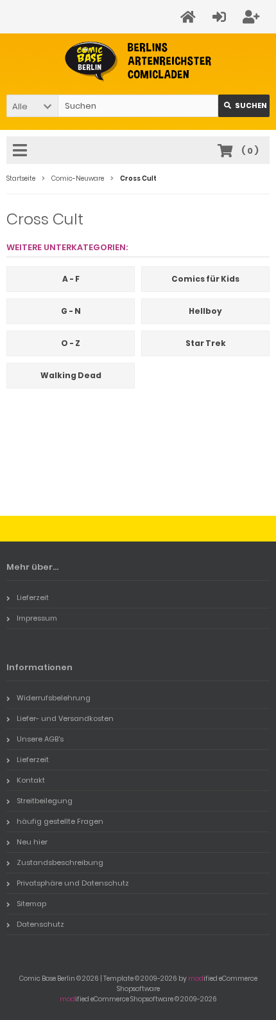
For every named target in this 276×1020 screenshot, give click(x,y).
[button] (32, 106)
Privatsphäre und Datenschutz (73, 883)
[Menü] (22, 151)
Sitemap (31, 903)
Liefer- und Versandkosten (65, 718)
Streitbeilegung (45, 801)
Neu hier (32, 842)
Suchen (244, 106)
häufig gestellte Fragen (60, 821)
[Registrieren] (253, 17)
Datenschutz (40, 924)
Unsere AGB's (40, 739)
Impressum (37, 618)
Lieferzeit (33, 597)
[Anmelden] (221, 17)
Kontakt (31, 780)
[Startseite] (190, 17)
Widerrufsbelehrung (54, 698)
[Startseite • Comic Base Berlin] (138, 61)
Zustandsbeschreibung (60, 862)
